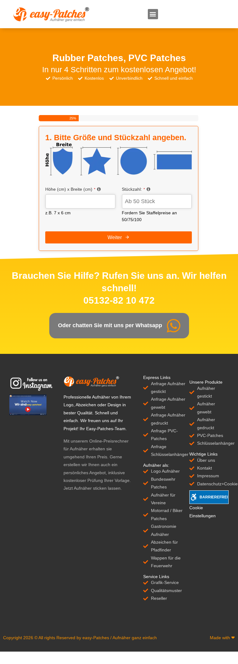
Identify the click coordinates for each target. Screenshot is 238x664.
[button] (153, 14)
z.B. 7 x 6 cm (58, 212)
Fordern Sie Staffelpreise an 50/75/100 (149, 216)
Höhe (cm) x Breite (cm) (70, 189)
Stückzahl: (133, 189)
